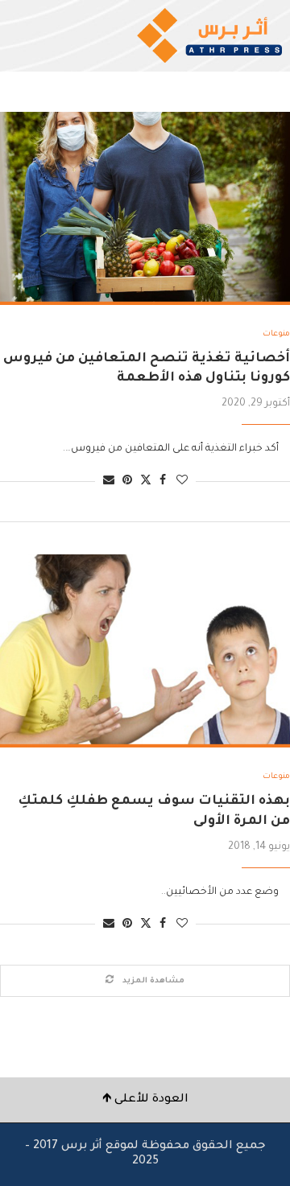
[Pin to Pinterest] (127, 481)
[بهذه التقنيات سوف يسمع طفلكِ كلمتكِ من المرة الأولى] (145, 650)
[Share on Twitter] (145, 480)
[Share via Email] (108, 481)
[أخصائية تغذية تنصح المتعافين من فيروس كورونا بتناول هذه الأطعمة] (145, 208)
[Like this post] (182, 481)
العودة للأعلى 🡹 (145, 1099)
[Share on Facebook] (163, 481)
